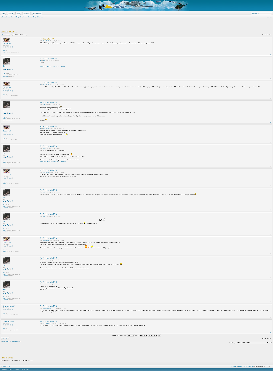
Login (18, 13)
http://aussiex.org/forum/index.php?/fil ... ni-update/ (53, 161)
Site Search (26, 13)
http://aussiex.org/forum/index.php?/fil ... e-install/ (52, 66)
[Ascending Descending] (154, 335)
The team (234, 366)
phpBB (9, 369)
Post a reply (5, 35)
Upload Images (37, 13)
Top (270, 54)
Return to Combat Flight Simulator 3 (11, 341)
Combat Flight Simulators (19, 17)
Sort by (137, 335)
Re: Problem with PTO (48, 59)
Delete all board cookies (245, 366)
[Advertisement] (136, 23)
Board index (6, 17)
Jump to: (231, 342)
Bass (44, 60)
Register (11, 13)
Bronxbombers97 (47, 308)
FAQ (3, 13)
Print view (269, 17)
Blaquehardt (46, 41)
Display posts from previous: (119, 335)
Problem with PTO (9, 31)
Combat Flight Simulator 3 (36, 17)
